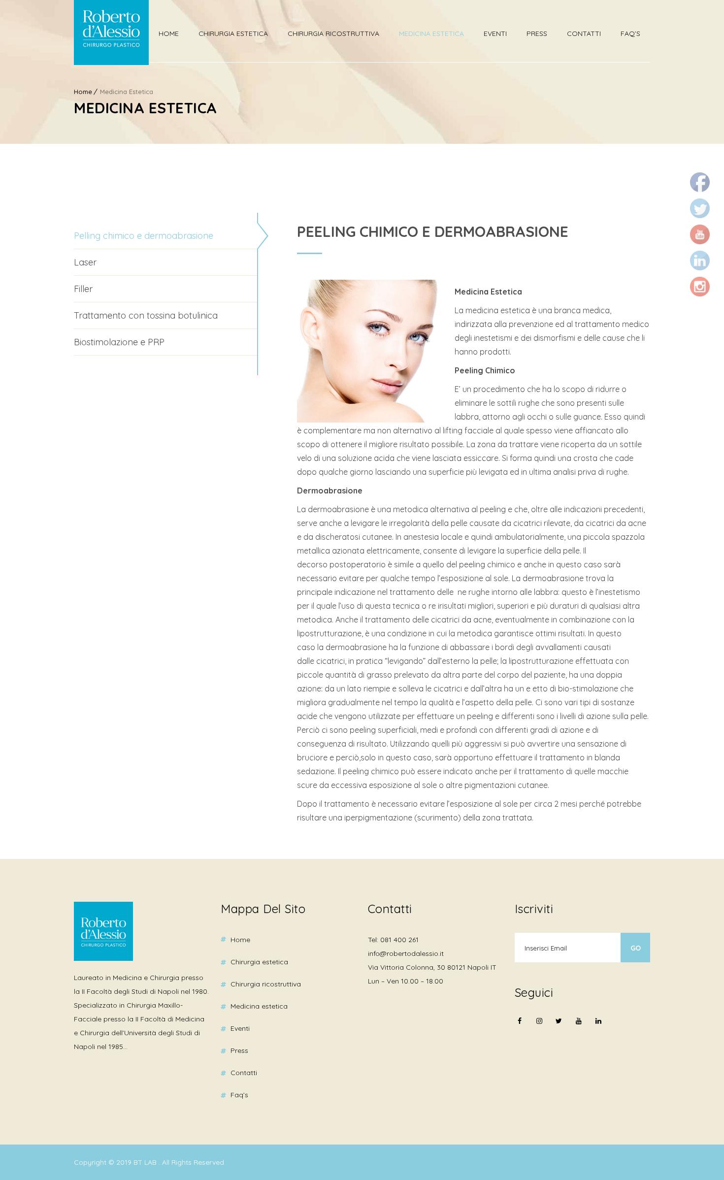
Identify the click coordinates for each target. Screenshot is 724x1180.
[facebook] (520, 1027)
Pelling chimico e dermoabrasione (143, 235)
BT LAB (146, 1162)
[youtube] (579, 1027)
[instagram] (539, 1027)
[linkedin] (598, 1020)
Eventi (495, 33)
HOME (169, 33)
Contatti (584, 33)
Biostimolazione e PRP (119, 342)
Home (83, 92)
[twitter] (559, 1027)
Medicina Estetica (431, 33)
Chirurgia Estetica (233, 33)
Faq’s (630, 33)
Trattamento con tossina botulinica (146, 315)
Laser (85, 262)
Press (537, 33)
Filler (83, 289)
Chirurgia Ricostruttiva (333, 33)
